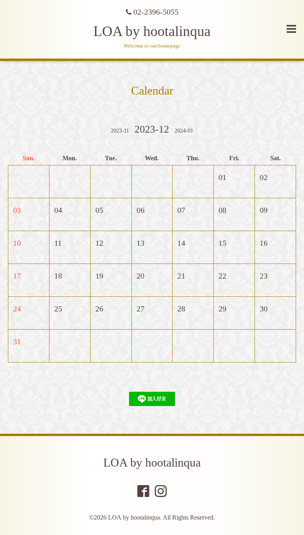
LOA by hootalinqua (152, 31)
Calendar (152, 90)
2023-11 (120, 131)
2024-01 (184, 131)
